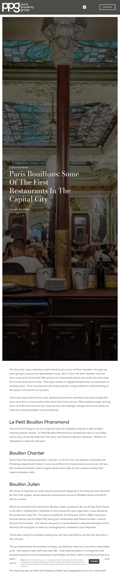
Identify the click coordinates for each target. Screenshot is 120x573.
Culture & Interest (18, 168)
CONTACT (107, 7)
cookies (45, 560)
